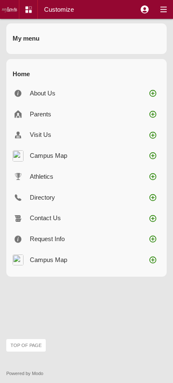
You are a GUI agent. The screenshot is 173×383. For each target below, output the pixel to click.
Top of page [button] (26, 345)
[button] (144, 9)
